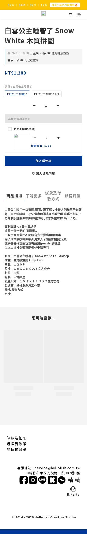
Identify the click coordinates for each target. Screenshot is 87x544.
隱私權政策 (17, 449)
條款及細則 (17, 438)
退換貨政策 (17, 443)
